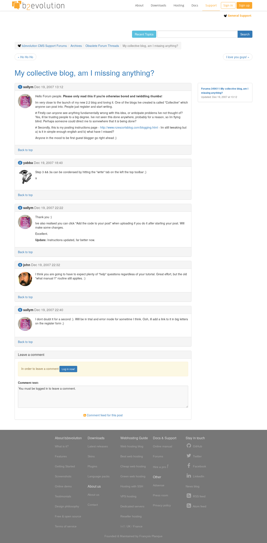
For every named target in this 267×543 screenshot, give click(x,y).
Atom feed (199, 506)
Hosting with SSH (131, 486)
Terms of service (66, 526)
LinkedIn (198, 476)
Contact (93, 504)
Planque (157, 536)
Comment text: (28, 382)
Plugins (92, 466)
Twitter (197, 456)
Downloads (158, 5)
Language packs (99, 476)
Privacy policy (162, 505)
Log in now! (68, 369)
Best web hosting (131, 456)
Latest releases (98, 446)
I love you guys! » (237, 57)
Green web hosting (132, 476)
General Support (239, 16)
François (145, 536)
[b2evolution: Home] (38, 5)
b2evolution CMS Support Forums (44, 46)
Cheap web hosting (133, 466)
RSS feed (198, 496)
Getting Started (65, 466)
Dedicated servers (132, 506)
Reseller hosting (131, 516)
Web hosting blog (131, 446)
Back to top (25, 150)
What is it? (62, 446)
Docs (194, 5)
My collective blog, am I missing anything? (84, 72)
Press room (160, 495)
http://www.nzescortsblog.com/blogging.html (129, 127)
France (137, 526)
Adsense (158, 485)
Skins (91, 456)
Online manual (162, 446)
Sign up (244, 5)
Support (211, 5)
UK (129, 526)
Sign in (228, 5)
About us (93, 494)
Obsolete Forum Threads (102, 46)
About (139, 5)
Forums (158, 456)
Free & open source (68, 516)
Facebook (199, 466)
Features (61, 456)
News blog (192, 486)
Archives (76, 46)
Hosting (179, 5)
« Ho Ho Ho (25, 57)
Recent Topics (144, 34)
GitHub (197, 446)
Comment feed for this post (104, 415)
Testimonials (63, 496)
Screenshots (63, 476)
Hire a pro (160, 466)
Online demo (63, 486)
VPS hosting (128, 496)
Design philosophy (67, 506)
